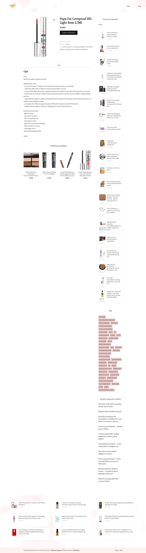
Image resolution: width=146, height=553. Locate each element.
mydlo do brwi (103, 365)
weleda (101, 387)
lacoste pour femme (104, 356)
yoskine (106, 387)
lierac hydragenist (116, 359)
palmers (114, 365)
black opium (114, 323)
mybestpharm (102, 362)
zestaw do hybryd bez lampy (106, 390)
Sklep (128, 6)
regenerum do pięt (104, 374)
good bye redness (113, 338)
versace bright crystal (104, 384)
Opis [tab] (59, 65)
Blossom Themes (57, 550)
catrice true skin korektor (105, 329)
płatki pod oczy (103, 371)
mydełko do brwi (112, 362)
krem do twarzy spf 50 (105, 353)
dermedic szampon (104, 335)
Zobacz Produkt (68, 33)
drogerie (112, 335)
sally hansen (102, 378)
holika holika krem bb (105, 344)
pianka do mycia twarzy (105, 368)
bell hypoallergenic (104, 323)
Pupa (67, 44)
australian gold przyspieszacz (107, 320)
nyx (109, 365)
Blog (139, 6)
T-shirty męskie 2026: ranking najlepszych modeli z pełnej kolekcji (108, 436)
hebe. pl (110, 341)
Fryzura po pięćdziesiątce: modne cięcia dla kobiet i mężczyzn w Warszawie (109, 461)
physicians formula (82, 49)
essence (118, 335)
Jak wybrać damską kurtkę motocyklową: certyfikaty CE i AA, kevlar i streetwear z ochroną (109, 419)
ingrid (112, 347)
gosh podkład (102, 341)
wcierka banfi (115, 384)
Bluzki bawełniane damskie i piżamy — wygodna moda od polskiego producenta (108, 471)
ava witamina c (67, 47)
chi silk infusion (103, 332)
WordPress (76, 550)
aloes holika (102, 317)
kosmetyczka (116, 350)
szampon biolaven (112, 378)
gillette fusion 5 (103, 338)
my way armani (70, 49)
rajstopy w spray (113, 371)
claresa (111, 332)
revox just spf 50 (114, 374)
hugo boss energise (104, 347)
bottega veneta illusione (105, 326)
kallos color (118, 347)
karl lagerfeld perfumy (105, 350)
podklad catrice (117, 368)
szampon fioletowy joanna (106, 381)
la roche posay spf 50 (79, 47)
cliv (115, 332)
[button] (54, 19)
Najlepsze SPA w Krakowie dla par (109, 411)
